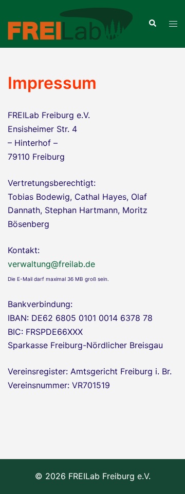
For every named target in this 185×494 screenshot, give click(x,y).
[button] (152, 24)
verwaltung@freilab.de (51, 264)
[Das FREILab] (70, 23)
